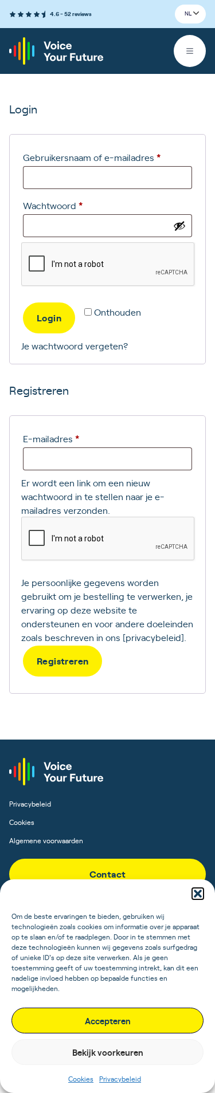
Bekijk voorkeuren (107, 1052)
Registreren (62, 660)
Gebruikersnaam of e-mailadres (106, 156)
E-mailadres (65, 438)
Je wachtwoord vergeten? (74, 345)
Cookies (80, 1078)
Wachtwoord (67, 204)
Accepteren (108, 1021)
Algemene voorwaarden (46, 840)
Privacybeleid (120, 1078)
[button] (198, 893)
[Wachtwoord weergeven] (179, 225)
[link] (107, 874)
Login (49, 317)
